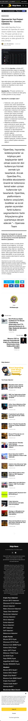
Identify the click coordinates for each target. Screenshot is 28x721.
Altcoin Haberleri (9, 606)
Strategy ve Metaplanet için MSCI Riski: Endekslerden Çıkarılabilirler (16, 512)
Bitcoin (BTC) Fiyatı (10, 639)
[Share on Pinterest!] (22, 285)
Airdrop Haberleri (9, 617)
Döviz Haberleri (8, 620)
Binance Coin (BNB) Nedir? (12, 678)
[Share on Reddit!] (6, 285)
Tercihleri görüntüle (14, 717)
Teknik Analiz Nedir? (10, 684)
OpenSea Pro (5, 91)
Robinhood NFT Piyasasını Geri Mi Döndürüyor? (17, 493)
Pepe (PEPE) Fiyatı (9, 658)
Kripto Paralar (8, 637)
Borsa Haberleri (8, 625)
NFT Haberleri (5, 15)
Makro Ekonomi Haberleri (12, 609)
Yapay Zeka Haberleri (10, 611)
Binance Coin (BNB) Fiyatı (12, 645)
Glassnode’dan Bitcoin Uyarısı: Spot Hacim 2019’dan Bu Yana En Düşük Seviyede (17, 522)
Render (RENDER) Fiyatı (11, 664)
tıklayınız (9, 273)
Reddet (14, 713)
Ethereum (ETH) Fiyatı (11, 642)
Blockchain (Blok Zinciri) (11, 690)
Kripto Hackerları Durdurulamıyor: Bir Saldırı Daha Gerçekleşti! (16, 503)
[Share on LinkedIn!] (16, 285)
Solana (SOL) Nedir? (10, 673)
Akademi (6, 667)
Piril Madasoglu (14, 307)
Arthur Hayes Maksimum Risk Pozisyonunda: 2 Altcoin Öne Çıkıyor (17, 406)
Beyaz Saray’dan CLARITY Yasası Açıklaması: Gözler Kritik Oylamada (18, 455)
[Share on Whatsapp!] (17, 281)
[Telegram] (15, 552)
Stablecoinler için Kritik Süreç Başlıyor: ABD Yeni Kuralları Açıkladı (17, 484)
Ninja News (14, 546)
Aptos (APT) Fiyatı (9, 650)
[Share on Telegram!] (22, 281)
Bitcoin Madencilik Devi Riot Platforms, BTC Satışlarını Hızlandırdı (16, 474)
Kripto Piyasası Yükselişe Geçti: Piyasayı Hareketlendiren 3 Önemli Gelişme (16, 445)
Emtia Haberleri (8, 622)
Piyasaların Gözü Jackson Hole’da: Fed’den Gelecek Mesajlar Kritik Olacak (16, 386)
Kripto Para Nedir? (9, 681)
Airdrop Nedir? (8, 686)
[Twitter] (12, 552)
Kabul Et (14, 709)
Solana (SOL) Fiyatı (10, 647)
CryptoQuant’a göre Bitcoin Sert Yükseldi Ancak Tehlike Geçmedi (17, 415)
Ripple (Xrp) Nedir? (10, 675)
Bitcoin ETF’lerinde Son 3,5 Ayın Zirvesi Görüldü (16, 434)
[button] (26, 693)
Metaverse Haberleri (10, 633)
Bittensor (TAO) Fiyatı (10, 653)
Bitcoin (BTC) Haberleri (11, 600)
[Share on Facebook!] (11, 285)
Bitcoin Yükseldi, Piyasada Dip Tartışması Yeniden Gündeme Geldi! (17, 425)
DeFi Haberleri (8, 630)
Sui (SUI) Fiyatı (8, 656)
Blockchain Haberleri (10, 614)
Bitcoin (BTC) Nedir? (10, 670)
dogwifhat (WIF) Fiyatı (11, 661)
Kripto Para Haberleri (10, 598)
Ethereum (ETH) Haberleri (12, 603)
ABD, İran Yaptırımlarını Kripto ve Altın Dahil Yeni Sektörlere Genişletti (17, 396)
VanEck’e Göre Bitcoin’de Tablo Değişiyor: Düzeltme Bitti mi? (17, 464)
